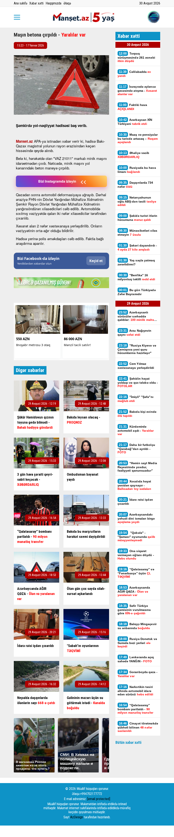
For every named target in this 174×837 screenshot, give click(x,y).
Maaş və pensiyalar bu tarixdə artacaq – (138, 138)
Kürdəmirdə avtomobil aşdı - (136, 430)
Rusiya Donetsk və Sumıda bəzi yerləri (137, 642)
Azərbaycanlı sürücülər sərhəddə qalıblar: (137, 315)
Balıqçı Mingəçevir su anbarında (137, 626)
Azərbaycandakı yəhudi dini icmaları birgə (136, 518)
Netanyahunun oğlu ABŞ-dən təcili (137, 201)
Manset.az (24, 141)
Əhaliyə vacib (133, 155)
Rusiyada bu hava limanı (137, 169)
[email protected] (98, 799)
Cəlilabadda (134, 74)
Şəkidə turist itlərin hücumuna (137, 217)
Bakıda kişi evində (137, 413)
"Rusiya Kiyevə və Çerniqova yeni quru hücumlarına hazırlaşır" (137, 349)
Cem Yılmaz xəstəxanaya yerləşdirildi (136, 365)
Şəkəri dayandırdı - (137, 247)
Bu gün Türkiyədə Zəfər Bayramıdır (137, 292)
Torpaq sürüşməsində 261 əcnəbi (136, 57)
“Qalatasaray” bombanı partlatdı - (135, 708)
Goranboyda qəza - (137, 674)
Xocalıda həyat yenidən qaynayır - (135, 484)
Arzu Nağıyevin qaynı (135, 332)
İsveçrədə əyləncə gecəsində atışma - (137, 90)
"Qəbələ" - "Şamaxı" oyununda (136, 536)
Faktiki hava (132, 107)
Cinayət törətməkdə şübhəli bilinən (138, 727)
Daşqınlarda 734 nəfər (135, 184)
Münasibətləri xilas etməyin (137, 232)
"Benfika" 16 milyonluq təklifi (136, 277)
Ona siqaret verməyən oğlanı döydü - (136, 554)
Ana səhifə (20, 3)
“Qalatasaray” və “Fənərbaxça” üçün (136, 572)
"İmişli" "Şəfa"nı (135, 399)
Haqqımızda (53, 3)
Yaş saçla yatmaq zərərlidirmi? (136, 262)
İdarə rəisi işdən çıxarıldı (135, 501)
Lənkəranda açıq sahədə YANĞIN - (136, 659)
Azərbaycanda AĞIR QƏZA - (134, 591)
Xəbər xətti (36, 3)
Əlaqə (67, 3)
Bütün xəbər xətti (128, 742)
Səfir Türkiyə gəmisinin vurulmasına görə (134, 609)
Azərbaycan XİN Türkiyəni (135, 121)
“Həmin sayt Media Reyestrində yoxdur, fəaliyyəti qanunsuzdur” (137, 466)
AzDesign (76, 817)
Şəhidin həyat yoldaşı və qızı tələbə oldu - (138, 382)
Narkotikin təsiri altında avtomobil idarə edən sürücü (135, 690)
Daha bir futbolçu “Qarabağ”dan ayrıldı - (136, 448)
